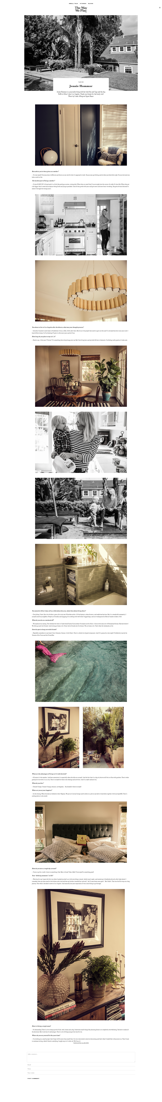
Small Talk (73, 3)
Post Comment (33, 1078)
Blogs (90, 3)
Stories (83, 3)
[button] (160, 7)
